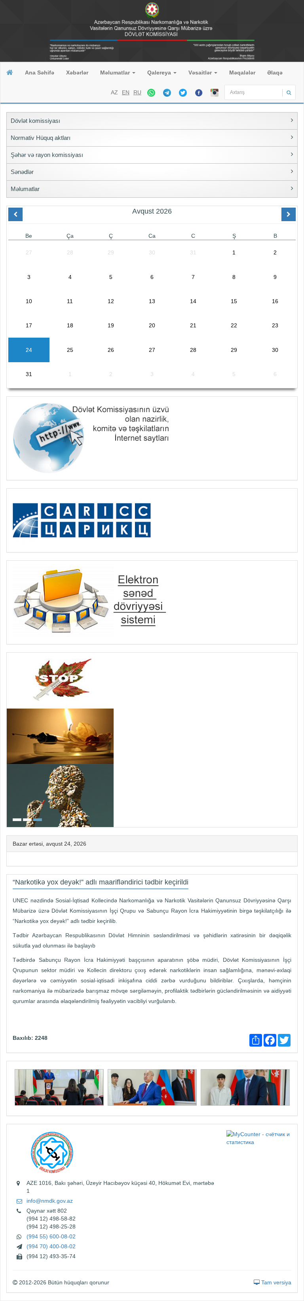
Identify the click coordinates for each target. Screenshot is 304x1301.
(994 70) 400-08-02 (51, 1246)
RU (137, 92)
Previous (9, 739)
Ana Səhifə (39, 72)
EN (125, 92)
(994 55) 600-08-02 (51, 1236)
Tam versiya (275, 1282)
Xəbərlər (77, 72)
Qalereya (160, 72)
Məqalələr (242, 72)
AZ (114, 92)
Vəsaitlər (200, 72)
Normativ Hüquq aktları (40, 137)
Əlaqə (275, 72)
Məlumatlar (115, 72)
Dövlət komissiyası (35, 120)
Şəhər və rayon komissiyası (47, 154)
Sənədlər (22, 171)
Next (295, 739)
